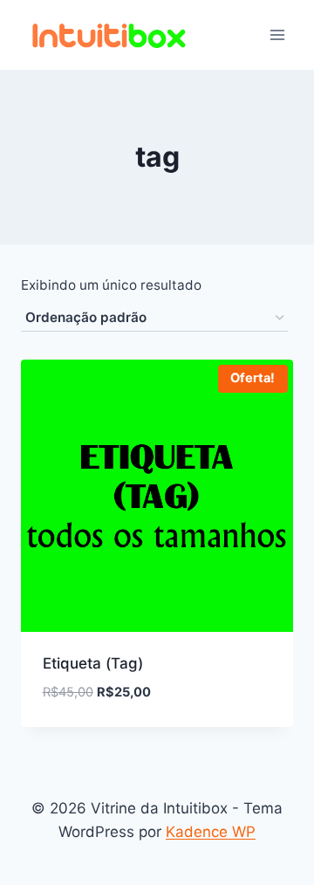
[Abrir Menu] (277, 34)
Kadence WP (211, 831)
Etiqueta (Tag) (93, 663)
